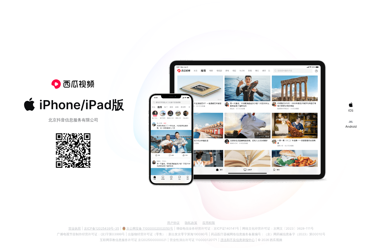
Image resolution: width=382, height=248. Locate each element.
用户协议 (173, 223)
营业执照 (74, 228)
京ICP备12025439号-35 (101, 228)
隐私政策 (191, 223)
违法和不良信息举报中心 (237, 240)
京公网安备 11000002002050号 (149, 228)
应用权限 (208, 223)
